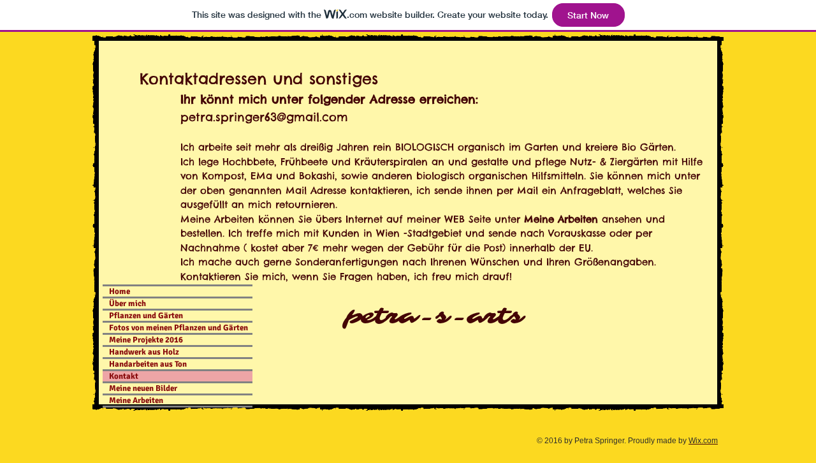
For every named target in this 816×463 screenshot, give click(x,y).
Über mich (127, 303)
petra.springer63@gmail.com (264, 117)
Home (119, 291)
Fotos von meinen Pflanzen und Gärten (178, 328)
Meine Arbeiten (136, 400)
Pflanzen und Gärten (146, 316)
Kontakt (123, 376)
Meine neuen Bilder (143, 388)
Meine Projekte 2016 (146, 340)
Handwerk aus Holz (144, 352)
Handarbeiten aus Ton (148, 364)
